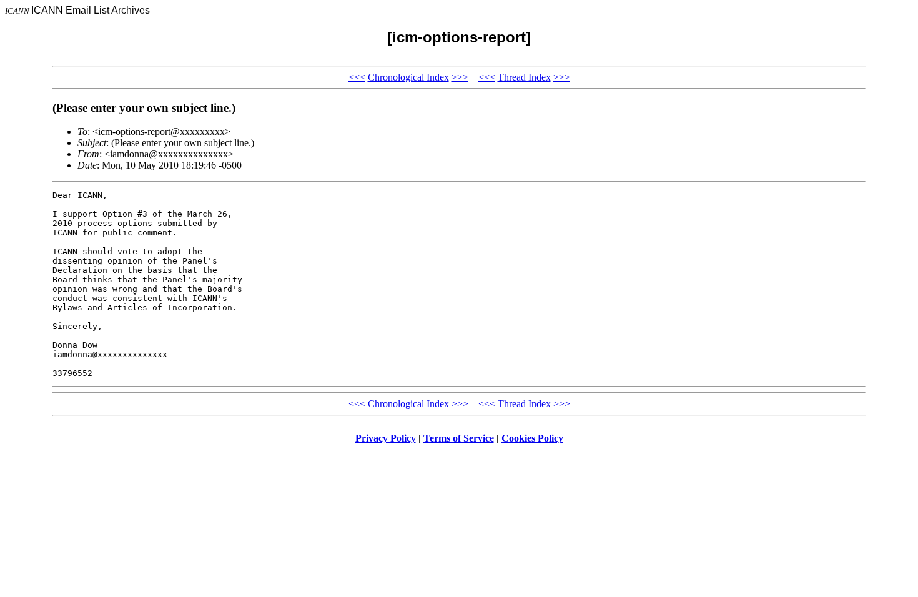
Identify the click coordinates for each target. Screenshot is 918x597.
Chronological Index (408, 77)
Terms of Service (458, 438)
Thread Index (524, 77)
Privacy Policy (385, 438)
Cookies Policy (532, 438)
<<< (356, 77)
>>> (460, 77)
